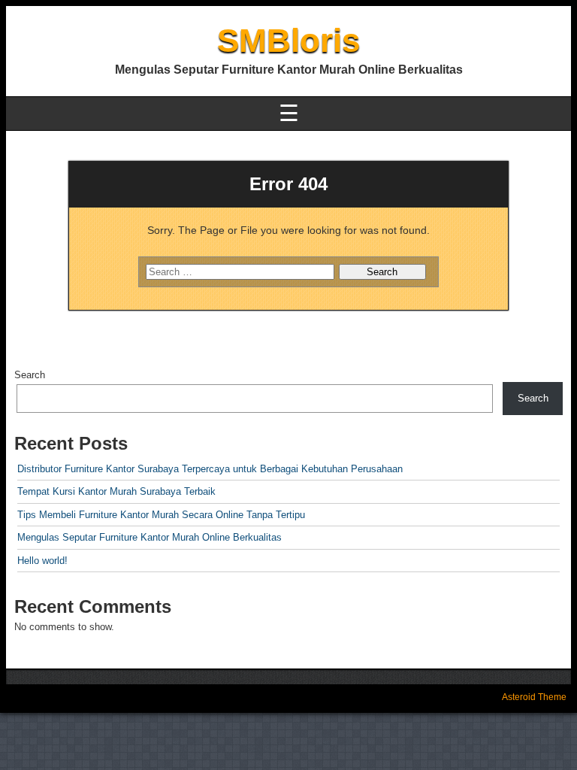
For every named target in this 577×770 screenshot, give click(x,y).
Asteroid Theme (534, 697)
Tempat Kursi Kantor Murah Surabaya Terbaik (116, 491)
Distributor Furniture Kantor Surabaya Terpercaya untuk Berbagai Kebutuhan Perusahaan (210, 468)
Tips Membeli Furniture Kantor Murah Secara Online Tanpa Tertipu (161, 514)
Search (29, 374)
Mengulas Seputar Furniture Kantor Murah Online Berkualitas (149, 537)
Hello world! (42, 560)
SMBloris (288, 40)
